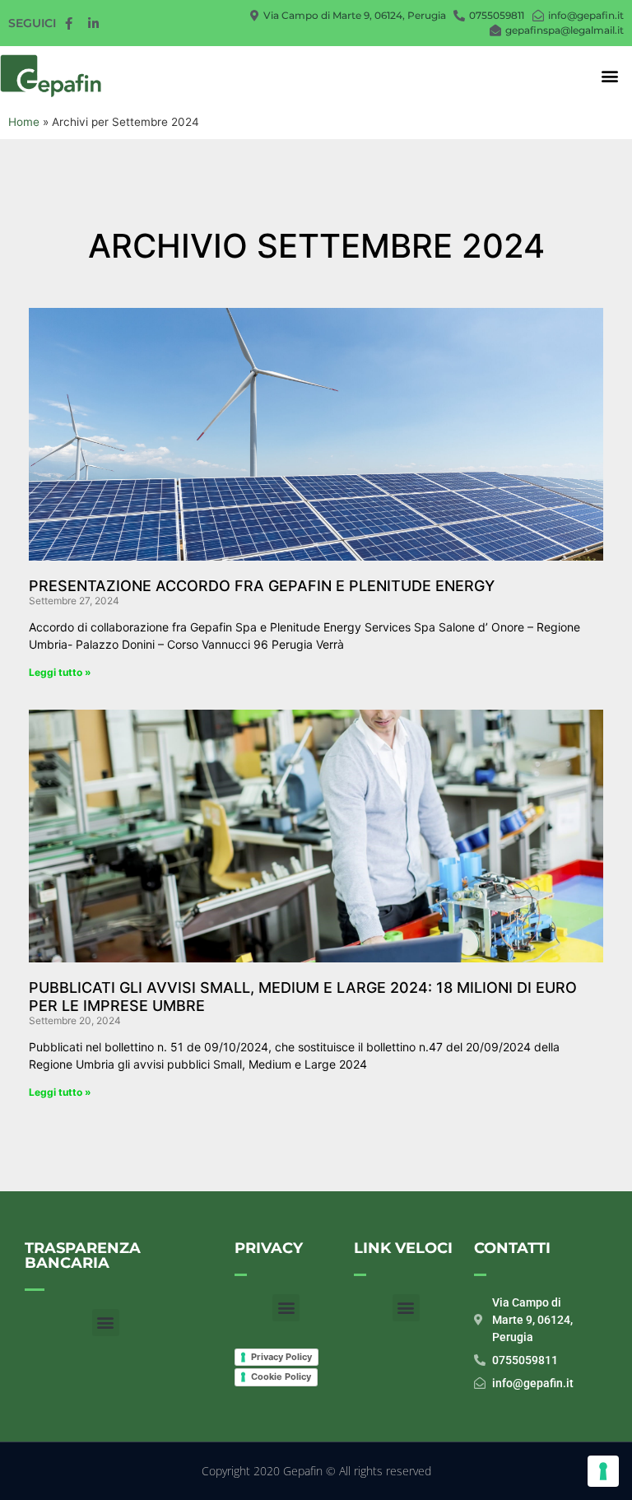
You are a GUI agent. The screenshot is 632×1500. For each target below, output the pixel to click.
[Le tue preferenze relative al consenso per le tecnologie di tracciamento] (603, 1471)
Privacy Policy (281, 1357)
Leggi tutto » (60, 672)
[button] (610, 76)
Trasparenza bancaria (83, 1255)
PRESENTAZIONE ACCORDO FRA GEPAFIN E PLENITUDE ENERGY (262, 585)
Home (24, 121)
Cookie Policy (281, 1376)
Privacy (269, 1248)
